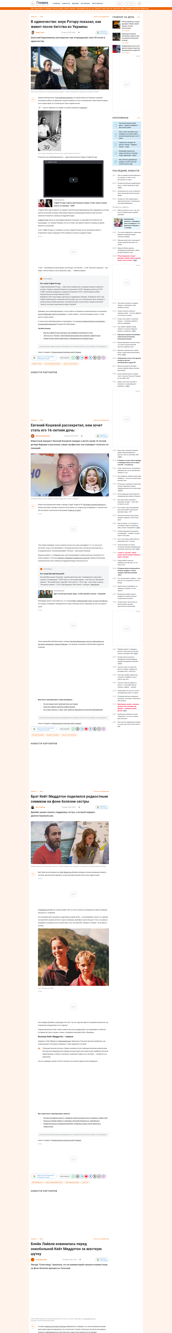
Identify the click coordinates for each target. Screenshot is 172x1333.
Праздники (128, 8)
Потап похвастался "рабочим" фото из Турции (60, 704)
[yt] (86, 357)
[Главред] (42, 3)
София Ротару (43, 220)
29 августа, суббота (121, 207)
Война (126, 42)
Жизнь (122, 8)
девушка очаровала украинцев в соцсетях (74, 558)
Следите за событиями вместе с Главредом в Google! (45, 357)
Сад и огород (136, 8)
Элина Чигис (40, 32)
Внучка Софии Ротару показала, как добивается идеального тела (68, 333)
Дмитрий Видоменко (43, 436)
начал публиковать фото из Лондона (52, 314)
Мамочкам (116, 8)
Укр (119, 3)
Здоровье (73, 8)
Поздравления (80, 8)
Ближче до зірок (74, 510)
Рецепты (60, 8)
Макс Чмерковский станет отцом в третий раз (89, 601)
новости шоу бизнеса (71, 364)
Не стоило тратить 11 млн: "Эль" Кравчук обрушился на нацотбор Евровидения (73, 710)
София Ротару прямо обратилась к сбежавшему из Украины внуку (68, 338)
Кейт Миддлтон (65, 872)
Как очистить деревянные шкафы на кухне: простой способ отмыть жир (128, 162)
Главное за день (123, 17)
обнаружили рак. (64, 1041)
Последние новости (126, 171)
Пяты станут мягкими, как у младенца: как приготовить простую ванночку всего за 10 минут (129, 135)
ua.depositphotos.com (89, 1319)
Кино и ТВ (88, 8)
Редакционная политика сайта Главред (66, 352)
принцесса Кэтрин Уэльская (55, 1326)
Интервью (85, 3)
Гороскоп (55, 8)
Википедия (95, 584)
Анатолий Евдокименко (64, 98)
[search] (139, 3)
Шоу (93, 8)
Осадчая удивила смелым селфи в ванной (59, 707)
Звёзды (143, 8)
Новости (66, 3)
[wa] (73, 357)
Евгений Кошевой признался (94, 505)
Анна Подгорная (41, 1259)
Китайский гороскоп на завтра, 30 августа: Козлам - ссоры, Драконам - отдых (128, 153)
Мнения (75, 3)
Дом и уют (110, 8)
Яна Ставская (40, 807)
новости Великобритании (54, 1182)
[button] (32, 3)
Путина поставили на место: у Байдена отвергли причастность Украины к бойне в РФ (75, 1118)
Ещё (138, 17)
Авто (147, 8)
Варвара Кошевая (53, 735)
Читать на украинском (101, 17)
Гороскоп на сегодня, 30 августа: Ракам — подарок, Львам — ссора (128, 145)
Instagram (83, 108)
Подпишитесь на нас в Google (103, 32)
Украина (127, 30)
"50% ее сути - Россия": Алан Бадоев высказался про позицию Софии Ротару (72, 336)
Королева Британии (72, 1182)
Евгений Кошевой (38, 735)
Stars (32, 8)
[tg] (82, 357)
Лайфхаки (98, 8)
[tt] (95, 357)
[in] (103, 357)
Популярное (97, 3)
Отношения (48, 8)
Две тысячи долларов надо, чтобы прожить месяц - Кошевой (79, 594)
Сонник (103, 8)
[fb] (90, 357)
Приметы (66, 8)
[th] (77, 357)
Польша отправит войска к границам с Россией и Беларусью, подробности (71, 1121)
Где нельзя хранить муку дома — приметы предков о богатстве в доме (128, 125)
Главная (56, 3)
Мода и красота (39, 8)
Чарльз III (85, 1182)
